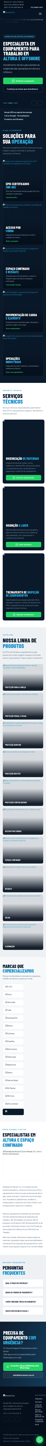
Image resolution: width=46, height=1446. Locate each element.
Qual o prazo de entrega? (17, 1283)
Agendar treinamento (25, 614)
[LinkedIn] (17, 1419)
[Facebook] (11, 1419)
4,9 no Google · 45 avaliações (16, 116)
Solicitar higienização (25, 478)
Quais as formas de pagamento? (19, 1292)
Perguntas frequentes (39, 1420)
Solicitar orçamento (25, 81)
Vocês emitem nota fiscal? (17, 1311)
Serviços (38, 1402)
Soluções (38, 1399)
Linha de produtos (38, 1406)
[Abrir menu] (40, 13)
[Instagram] (5, 1419)
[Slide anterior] (34, 103)
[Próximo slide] (40, 103)
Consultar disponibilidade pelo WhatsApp (24, 1366)
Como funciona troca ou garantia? (21, 1301)
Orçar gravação (25, 544)
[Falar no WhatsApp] (39, 1439)
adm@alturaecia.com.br (23, 1375)
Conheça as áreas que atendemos (22, 89)
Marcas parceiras (38, 1410)
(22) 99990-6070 (37, 7)
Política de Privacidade (11, 1438)
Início (37, 1424)
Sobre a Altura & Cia (39, 1415)
